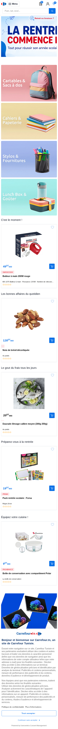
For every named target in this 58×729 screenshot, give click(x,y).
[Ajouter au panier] (52, 266)
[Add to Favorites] (52, 226)
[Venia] (3, 4)
